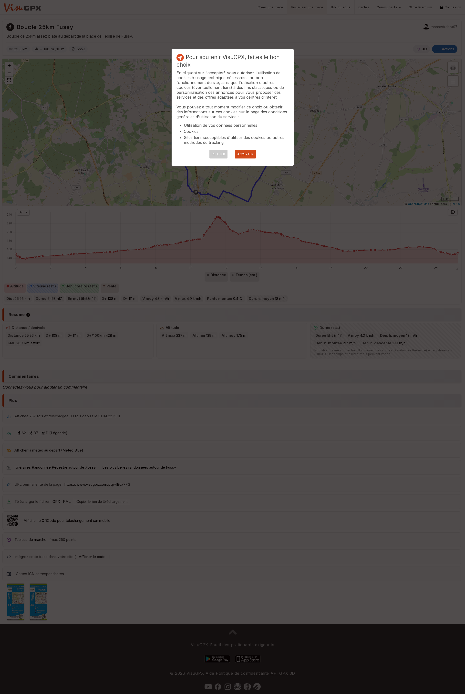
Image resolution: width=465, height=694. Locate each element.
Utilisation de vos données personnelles (220, 125)
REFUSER (218, 154)
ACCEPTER (245, 154)
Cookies (191, 131)
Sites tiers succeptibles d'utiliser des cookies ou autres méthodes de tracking (234, 140)
